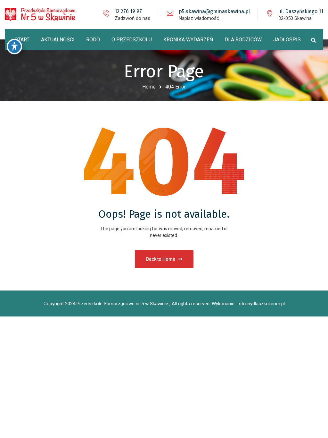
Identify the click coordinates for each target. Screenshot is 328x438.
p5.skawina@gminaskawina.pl (214, 11)
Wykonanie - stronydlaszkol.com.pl (248, 304)
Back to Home (160, 259)
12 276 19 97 (128, 11)
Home (149, 87)
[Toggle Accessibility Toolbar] (14, 46)
